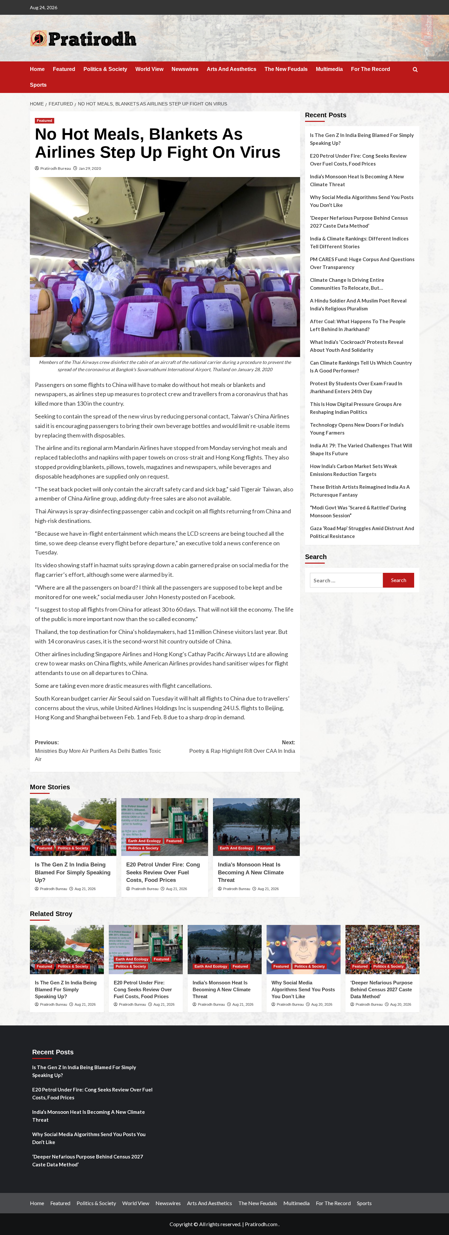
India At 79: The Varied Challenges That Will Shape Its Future (361, 449)
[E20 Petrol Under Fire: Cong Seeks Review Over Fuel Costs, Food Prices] (164, 827)
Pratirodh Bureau (55, 168)
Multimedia (329, 69)
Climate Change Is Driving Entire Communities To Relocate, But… (347, 284)
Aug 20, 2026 (321, 1004)
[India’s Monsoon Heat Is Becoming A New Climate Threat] (256, 827)
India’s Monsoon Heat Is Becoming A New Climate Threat (251, 873)
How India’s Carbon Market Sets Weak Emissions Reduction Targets (353, 470)
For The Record (370, 69)
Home (37, 69)
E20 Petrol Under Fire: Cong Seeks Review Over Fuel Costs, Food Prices (163, 873)
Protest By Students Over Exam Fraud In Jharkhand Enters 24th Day (356, 387)
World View (149, 69)
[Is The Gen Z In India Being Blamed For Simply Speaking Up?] (73, 827)
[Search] (415, 70)
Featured (64, 69)
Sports (38, 85)
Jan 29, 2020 (90, 168)
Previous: (98, 751)
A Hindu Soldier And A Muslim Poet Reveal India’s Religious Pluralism (358, 304)
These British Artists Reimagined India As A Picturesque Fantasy (360, 491)
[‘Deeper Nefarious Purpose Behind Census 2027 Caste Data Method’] (382, 949)
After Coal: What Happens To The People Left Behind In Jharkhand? (358, 325)
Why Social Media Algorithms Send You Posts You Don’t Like (362, 201)
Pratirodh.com (261, 1224)
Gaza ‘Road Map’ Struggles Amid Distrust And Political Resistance (362, 532)
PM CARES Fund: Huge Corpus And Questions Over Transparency (362, 263)
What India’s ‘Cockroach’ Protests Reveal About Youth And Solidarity (356, 346)
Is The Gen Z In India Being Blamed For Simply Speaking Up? (72, 873)
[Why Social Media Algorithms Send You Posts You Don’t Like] (304, 949)
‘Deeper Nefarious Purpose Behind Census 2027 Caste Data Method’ (359, 222)
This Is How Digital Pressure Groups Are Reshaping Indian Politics (356, 408)
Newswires (185, 69)
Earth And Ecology (144, 841)
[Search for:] (346, 580)
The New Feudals (286, 69)
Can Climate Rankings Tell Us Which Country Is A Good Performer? (361, 366)
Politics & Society (105, 69)
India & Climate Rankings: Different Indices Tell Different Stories (359, 242)
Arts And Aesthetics (231, 69)
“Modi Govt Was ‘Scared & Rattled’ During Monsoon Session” (358, 511)
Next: (242, 747)
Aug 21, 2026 (85, 889)
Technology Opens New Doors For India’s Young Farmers (357, 429)
